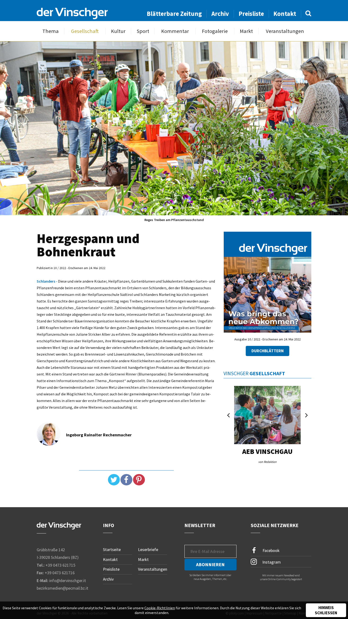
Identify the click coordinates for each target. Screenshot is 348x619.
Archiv (220, 14)
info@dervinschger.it (67, 580)
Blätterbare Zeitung (174, 14)
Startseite (112, 549)
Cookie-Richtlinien (159, 607)
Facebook (271, 550)
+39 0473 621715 (60, 565)
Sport (143, 31)
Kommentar (175, 31)
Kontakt (284, 14)
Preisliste (251, 14)
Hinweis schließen (326, 610)
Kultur (118, 31)
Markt (246, 31)
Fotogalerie (215, 31)
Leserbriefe (148, 549)
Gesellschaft (85, 31)
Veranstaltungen (285, 31)
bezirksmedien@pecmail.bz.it (62, 588)
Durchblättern (267, 350)
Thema (50, 31)
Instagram (271, 562)
